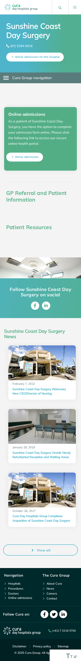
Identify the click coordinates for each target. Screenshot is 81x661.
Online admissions (27, 156)
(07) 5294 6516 (21, 46)
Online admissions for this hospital (37, 56)
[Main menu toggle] (73, 7)
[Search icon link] (60, 7)
